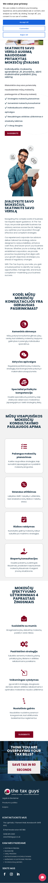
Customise (24, 28)
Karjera (5, 807)
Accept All (24, 22)
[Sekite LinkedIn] (18, 874)
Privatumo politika (9, 802)
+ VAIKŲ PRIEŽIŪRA (9, 854)
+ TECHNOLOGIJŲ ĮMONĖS (12, 862)
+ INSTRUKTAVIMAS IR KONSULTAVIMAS (17, 856)
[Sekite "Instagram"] (11, 874)
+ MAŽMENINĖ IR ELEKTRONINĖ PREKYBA (17, 859)
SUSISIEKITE (12, 133)
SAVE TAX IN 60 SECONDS (24, 767)
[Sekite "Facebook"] (4, 874)
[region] (24, 20)
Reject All (24, 35)
